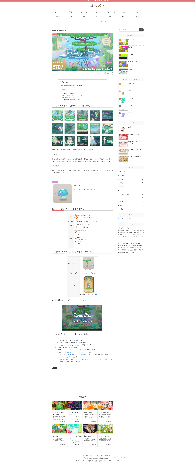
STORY (63, 87)
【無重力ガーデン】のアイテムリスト (70, 97)
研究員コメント (65, 89)
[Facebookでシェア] (100, 73)
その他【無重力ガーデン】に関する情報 (70, 99)
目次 (63, 82)
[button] (111, 73)
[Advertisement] (82, 380)
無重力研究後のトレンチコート (68, 359)
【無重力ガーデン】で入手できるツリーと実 (71, 95)
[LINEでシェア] (107, 73)
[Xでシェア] (97, 73)
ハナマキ (94, 294)
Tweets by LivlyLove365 (124, 219)
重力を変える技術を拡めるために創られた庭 (71, 85)
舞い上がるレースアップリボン (68, 354)
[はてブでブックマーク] (104, 73)
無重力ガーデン (71, 352)
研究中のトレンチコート (86, 359)
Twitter (76, 340)
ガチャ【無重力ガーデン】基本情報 (69, 93)
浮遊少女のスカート (84, 354)
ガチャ (55, 367)
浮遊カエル (77, 185)
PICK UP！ (64, 91)
